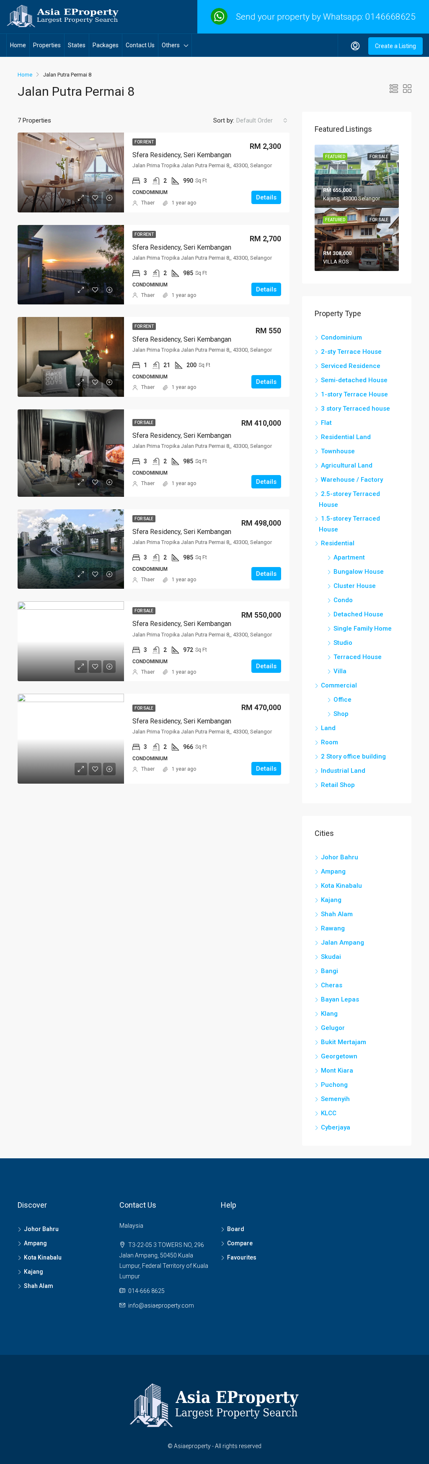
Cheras (331, 985)
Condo (343, 600)
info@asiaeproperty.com (161, 1305)
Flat (326, 423)
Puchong (334, 1084)
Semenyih (335, 1099)
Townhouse (338, 451)
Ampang (333, 871)
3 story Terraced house (355, 408)
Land (328, 728)
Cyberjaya (335, 1127)
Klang (329, 1013)
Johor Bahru (339, 857)
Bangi (329, 971)
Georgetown (339, 1056)
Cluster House (354, 586)
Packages (106, 45)
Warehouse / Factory (352, 479)
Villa (339, 671)
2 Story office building (353, 756)
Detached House (358, 614)
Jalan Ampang (342, 942)
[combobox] (262, 120)
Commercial (339, 685)
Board (235, 1229)
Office (342, 699)
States (76, 45)
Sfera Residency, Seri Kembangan (181, 155)
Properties (47, 45)
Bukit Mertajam (343, 1042)
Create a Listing (395, 46)
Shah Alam (337, 914)
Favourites (241, 1257)
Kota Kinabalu (341, 885)
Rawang (333, 928)
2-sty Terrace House (351, 351)
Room (329, 742)
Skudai (331, 957)
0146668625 (390, 17)
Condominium (341, 337)
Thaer (148, 203)
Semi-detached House (354, 380)
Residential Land (346, 437)
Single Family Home (362, 628)
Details (266, 197)
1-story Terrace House (354, 394)
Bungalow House (358, 571)
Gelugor (333, 1028)
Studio (342, 642)
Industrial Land (343, 770)
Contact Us (140, 45)
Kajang (331, 900)
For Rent (144, 142)
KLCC (328, 1113)
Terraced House (357, 657)
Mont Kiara (337, 1070)
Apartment (349, 557)
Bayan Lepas (340, 999)
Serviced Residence (350, 366)
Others (171, 45)
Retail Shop (338, 785)
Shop (341, 714)
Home (18, 45)
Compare (240, 1243)
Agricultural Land (346, 465)
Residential (337, 543)
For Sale (143, 422)
